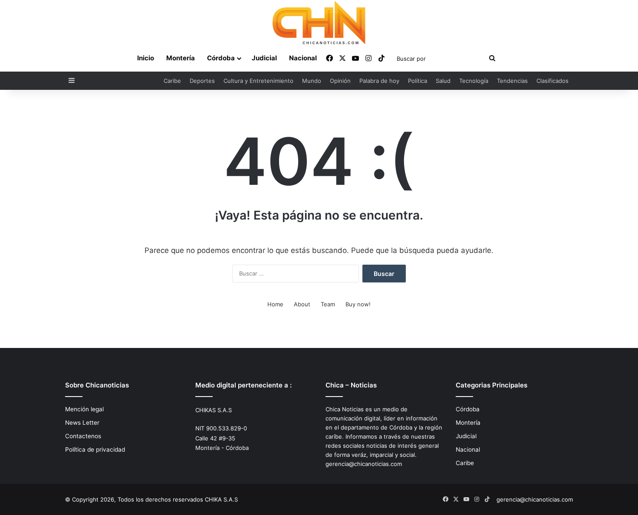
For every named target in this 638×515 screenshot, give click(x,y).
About (302, 304)
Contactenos (83, 436)
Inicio (145, 58)
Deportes (202, 80)
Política (417, 80)
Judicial (264, 58)
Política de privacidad (95, 449)
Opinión (340, 80)
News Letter (82, 422)
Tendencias (512, 80)
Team (328, 304)
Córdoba (221, 58)
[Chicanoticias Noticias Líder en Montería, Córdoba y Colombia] (319, 22)
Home (275, 304)
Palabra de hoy (379, 80)
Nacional (303, 58)
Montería (180, 58)
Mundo (311, 80)
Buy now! (358, 304)
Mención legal (84, 409)
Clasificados (552, 80)
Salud (443, 80)
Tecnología (473, 80)
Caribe (172, 80)
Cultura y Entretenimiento (258, 80)
